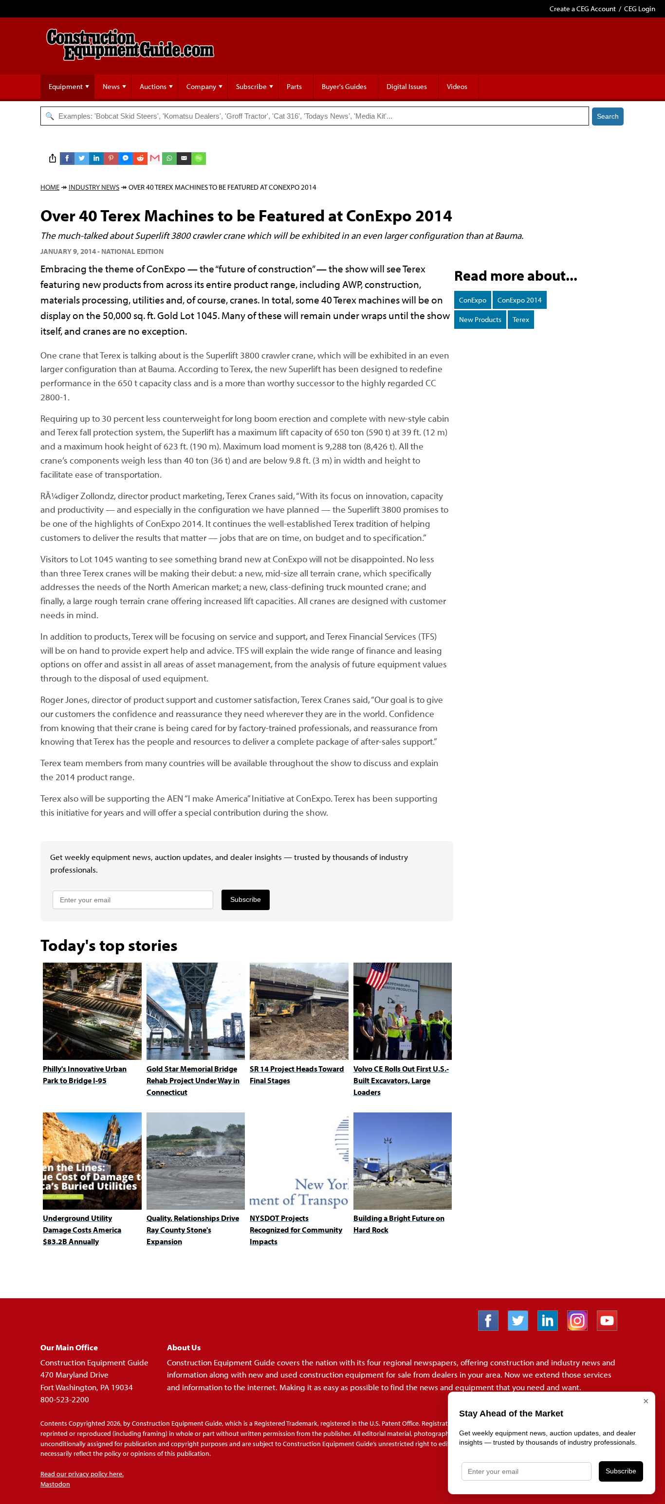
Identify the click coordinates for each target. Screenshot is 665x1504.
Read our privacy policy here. (82, 1473)
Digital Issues (407, 86)
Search (608, 116)
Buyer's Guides (344, 86)
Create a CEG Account (583, 8)
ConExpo (472, 299)
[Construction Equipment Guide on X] (522, 1328)
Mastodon (55, 1484)
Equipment (66, 86)
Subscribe (251, 86)
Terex (521, 319)
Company (201, 86)
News (111, 86)
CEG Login (639, 8)
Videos (457, 86)
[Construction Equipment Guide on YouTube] (611, 1328)
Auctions (153, 86)
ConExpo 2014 (520, 299)
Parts (294, 86)
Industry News (94, 187)
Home (49, 187)
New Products (480, 319)
